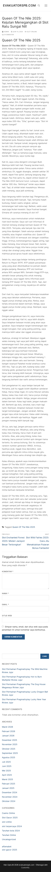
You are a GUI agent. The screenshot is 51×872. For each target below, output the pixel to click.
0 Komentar (9, 34)
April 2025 (7, 775)
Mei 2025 (6, 770)
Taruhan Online (9, 835)
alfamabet (6, 846)
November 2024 (9, 797)
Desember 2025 (9, 740)
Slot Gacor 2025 (10, 817)
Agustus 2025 (8, 757)
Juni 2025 (6, 766)
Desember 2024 (9, 792)
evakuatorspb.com (19, 5)
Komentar (7, 571)
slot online (31, 32)
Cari (44, 656)
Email (5, 604)
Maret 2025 (7, 779)
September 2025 (10, 753)
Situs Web (7, 616)
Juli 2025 (6, 762)
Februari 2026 (8, 731)
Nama (5, 593)
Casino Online (8, 813)
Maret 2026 (7, 727)
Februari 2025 (8, 783)
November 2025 (9, 744)
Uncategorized (9, 839)
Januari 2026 (8, 735)
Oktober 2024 (8, 801)
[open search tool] (39, 5)
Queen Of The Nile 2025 (23, 527)
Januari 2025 (8, 788)
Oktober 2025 (8, 749)
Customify (25, 867)
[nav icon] (46, 5)
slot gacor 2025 (9, 849)
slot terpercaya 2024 (12, 826)
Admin (6, 32)
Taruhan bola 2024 (11, 830)
